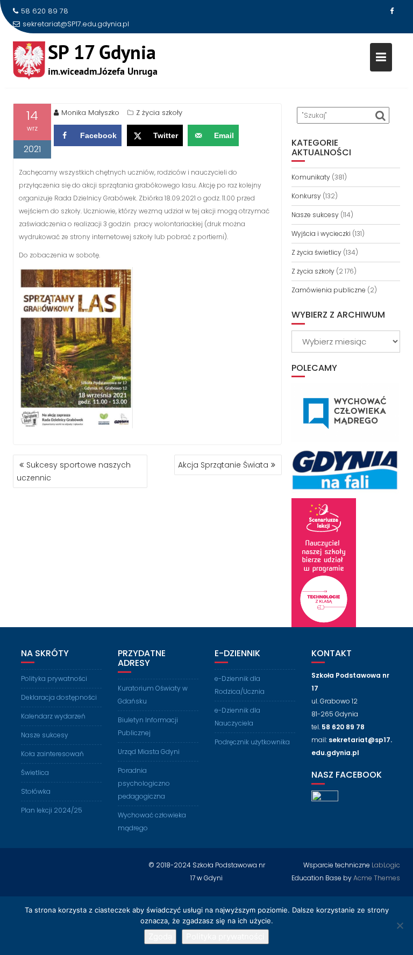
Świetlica (35, 772)
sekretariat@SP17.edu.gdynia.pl (76, 24)
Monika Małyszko (90, 112)
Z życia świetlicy (316, 252)
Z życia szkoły (159, 112)
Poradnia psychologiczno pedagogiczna (144, 783)
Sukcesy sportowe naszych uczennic (74, 471)
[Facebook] (391, 11)
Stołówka (36, 791)
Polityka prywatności (54, 678)
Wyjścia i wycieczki (321, 233)
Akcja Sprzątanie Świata (223, 464)
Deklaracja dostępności (59, 697)
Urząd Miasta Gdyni (149, 751)
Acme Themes (376, 877)
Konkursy (306, 195)
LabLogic (386, 865)
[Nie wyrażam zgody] (399, 925)
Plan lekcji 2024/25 (51, 810)
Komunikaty (310, 177)
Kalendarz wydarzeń (53, 716)
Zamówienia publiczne (328, 290)
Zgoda (160, 936)
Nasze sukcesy (315, 214)
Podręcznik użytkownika (252, 741)
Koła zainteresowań (52, 753)
